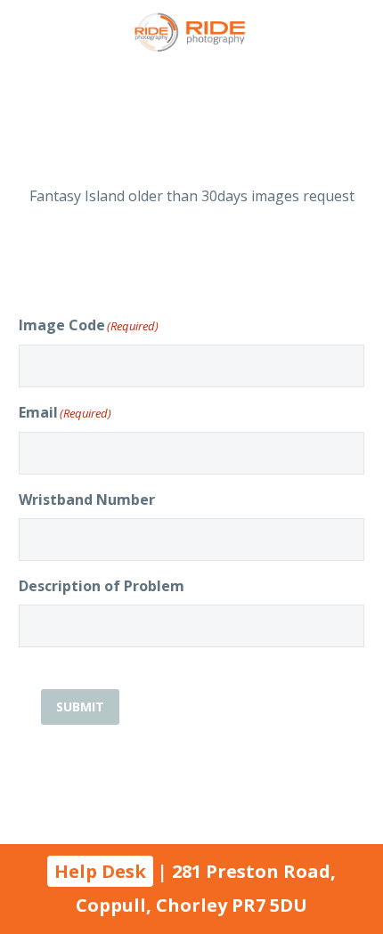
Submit (80, 706)
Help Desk (100, 871)
